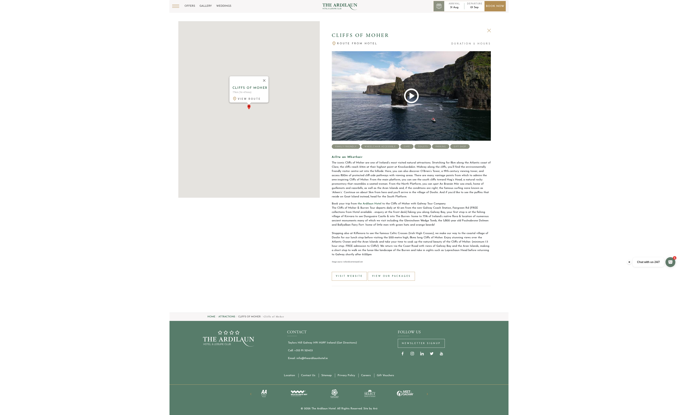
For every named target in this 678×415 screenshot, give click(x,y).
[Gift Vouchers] (439, 6)
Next (427, 394)
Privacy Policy (346, 375)
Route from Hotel (357, 43)
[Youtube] (441, 353)
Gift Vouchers (385, 375)
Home (211, 317)
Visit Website (349, 276)
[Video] (411, 96)
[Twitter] (432, 353)
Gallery (206, 6)
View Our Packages (391, 276)
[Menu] (176, 6)
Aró (375, 408)
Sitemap (326, 375)
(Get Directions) (347, 342)
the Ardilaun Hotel (369, 203)
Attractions (226, 317)
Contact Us (308, 375)
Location (289, 375)
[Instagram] (412, 353)
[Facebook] (403, 353)
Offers (190, 6)
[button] (249, 107)
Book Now (495, 6)
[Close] (264, 80)
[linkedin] (422, 353)
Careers (366, 375)
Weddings (223, 6)
